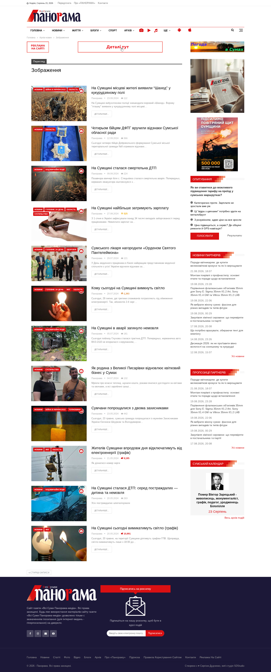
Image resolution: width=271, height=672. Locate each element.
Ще (166, 30)
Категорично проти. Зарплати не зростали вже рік (212, 204)
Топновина (75, 410)
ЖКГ (68, 290)
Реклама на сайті (210, 657)
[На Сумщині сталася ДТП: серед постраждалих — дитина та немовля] (59, 503)
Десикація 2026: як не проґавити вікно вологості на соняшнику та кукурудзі (213, 345)
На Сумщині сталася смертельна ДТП (123, 168)
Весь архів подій (234, 517)
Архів (128, 30)
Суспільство (41, 214)
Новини (57, 30)
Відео (77, 657)
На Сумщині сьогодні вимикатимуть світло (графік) (134, 528)
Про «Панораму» (115, 657)
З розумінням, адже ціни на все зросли (217, 219)
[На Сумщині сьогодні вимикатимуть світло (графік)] (59, 543)
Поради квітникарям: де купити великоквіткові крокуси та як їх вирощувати (216, 264)
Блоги (95, 30)
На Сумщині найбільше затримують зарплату (130, 208)
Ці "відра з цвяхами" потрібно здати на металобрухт (215, 213)
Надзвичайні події (55, 170)
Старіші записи (39, 572)
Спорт (113, 30)
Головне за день (54, 210)
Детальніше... (101, 114)
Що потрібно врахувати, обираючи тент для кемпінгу (216, 332)
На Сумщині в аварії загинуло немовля (124, 328)
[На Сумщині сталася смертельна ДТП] (59, 183)
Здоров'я (71, 250)
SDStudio (239, 665)
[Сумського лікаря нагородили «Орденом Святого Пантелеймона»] (59, 263)
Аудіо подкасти (156, 30)
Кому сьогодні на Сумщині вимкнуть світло (128, 288)
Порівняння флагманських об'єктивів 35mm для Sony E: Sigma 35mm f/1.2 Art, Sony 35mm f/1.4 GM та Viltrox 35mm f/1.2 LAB (216, 291)
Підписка (134, 657)
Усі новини (238, 356)
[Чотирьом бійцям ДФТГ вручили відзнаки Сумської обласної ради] (59, 143)
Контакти (103, 3)
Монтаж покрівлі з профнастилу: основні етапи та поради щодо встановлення (214, 277)
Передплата (64, 3)
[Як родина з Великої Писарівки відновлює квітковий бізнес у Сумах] (59, 383)
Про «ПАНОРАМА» (84, 3)
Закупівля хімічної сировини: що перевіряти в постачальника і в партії (216, 319)
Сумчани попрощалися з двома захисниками (129, 408)
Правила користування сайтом (163, 657)
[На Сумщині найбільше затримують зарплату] (59, 223)
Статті (56, 657)
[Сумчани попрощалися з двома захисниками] (59, 423)
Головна (36, 30)
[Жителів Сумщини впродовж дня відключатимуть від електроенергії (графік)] (59, 463)
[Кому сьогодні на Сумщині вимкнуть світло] (59, 303)
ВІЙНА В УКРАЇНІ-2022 (56, 89)
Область (73, 89)
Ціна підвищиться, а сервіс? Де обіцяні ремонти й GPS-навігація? (215, 227)
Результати (234, 236)
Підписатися (155, 633)
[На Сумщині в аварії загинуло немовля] (59, 343)
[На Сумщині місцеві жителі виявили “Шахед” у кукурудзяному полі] (59, 103)
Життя (76, 30)
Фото (67, 657)
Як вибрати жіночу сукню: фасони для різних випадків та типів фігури (213, 306)
